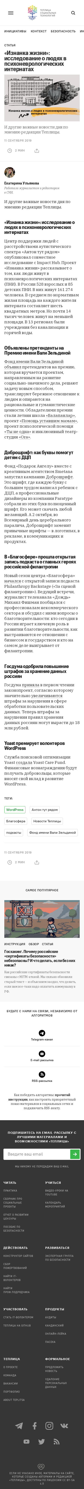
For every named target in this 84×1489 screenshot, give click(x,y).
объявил (12, 366)
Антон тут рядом (45, 810)
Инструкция (14, 944)
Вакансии (10, 1384)
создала (24, 762)
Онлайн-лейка (55, 1334)
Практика (10, 1191)
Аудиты (50, 1317)
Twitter (42, 1441)
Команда (9, 1375)
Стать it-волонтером (18, 1317)
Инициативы (15, 31)
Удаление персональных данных (56, 1383)
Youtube (27, 1441)
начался (12, 580)
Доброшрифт (59, 476)
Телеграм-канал (19, 1426)
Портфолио (11, 1392)
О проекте (10, 1367)
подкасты (13, 833)
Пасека (50, 1342)
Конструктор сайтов (18, 1256)
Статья (10, 45)
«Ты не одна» (17, 431)
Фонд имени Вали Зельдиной (34, 361)
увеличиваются (46, 695)
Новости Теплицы (47, 821)
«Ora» (24, 437)
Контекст (39, 31)
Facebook (34, 1426)
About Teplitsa (14, 1400)
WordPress (14, 810)
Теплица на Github (17, 1326)
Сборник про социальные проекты (12, 1203)
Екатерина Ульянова (21, 183)
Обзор (34, 944)
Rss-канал (57, 1441)
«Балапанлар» (60, 415)
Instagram (49, 1426)
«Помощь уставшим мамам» (48, 420)
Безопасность (63, 31)
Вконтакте (64, 1426)
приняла (30, 684)
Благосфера (15, 821)
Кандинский (54, 1326)
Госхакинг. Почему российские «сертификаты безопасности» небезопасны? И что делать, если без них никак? (39, 958)
